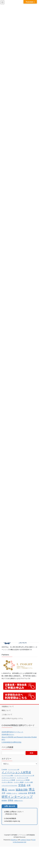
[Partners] (18, 665)
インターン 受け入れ (7, 782)
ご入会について (7, 714)
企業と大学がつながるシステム (12, 718)
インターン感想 (28, 782)
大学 (3, 793)
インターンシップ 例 (22, 777)
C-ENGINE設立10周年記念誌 (11, 742)
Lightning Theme (25, 840)
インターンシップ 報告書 (8, 780)
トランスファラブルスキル (9, 785)
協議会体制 (11, 790)
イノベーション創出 (7, 775)
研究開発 (4, 800)
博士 (32, 789)
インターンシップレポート (9, 777)
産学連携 (31, 793)
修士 (4, 789)
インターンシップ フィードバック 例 (24, 775)
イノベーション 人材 (13, 769)
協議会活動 (22, 789)
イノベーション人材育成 (16, 772)
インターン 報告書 (19, 782)
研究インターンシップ (17, 796)
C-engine (4, 769)
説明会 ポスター (18, 800)
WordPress (14, 840)
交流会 (22, 785)
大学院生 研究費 (22, 793)
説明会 (10, 800)
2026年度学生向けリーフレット (12, 732)
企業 (29, 785)
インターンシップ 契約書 (22, 780)
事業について (6, 710)
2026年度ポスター (8, 734)
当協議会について (8, 706)
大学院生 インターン (11, 793)
